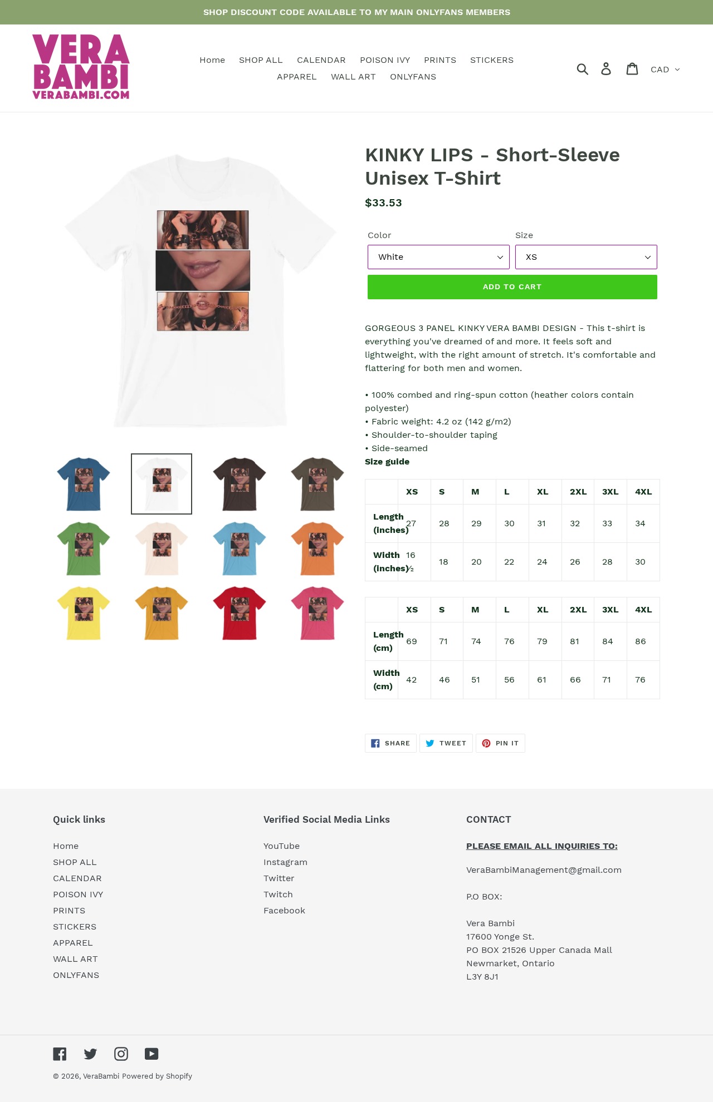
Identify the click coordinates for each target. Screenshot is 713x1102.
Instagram (285, 862)
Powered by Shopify (157, 1076)
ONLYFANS (76, 975)
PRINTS (69, 910)
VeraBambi (101, 1076)
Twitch (278, 894)
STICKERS (74, 926)
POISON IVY (78, 894)
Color (380, 235)
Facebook (284, 910)
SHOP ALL (75, 862)
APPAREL (73, 942)
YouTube (281, 846)
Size (524, 235)
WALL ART (75, 958)
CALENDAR (77, 878)
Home (66, 846)
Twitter (279, 878)
